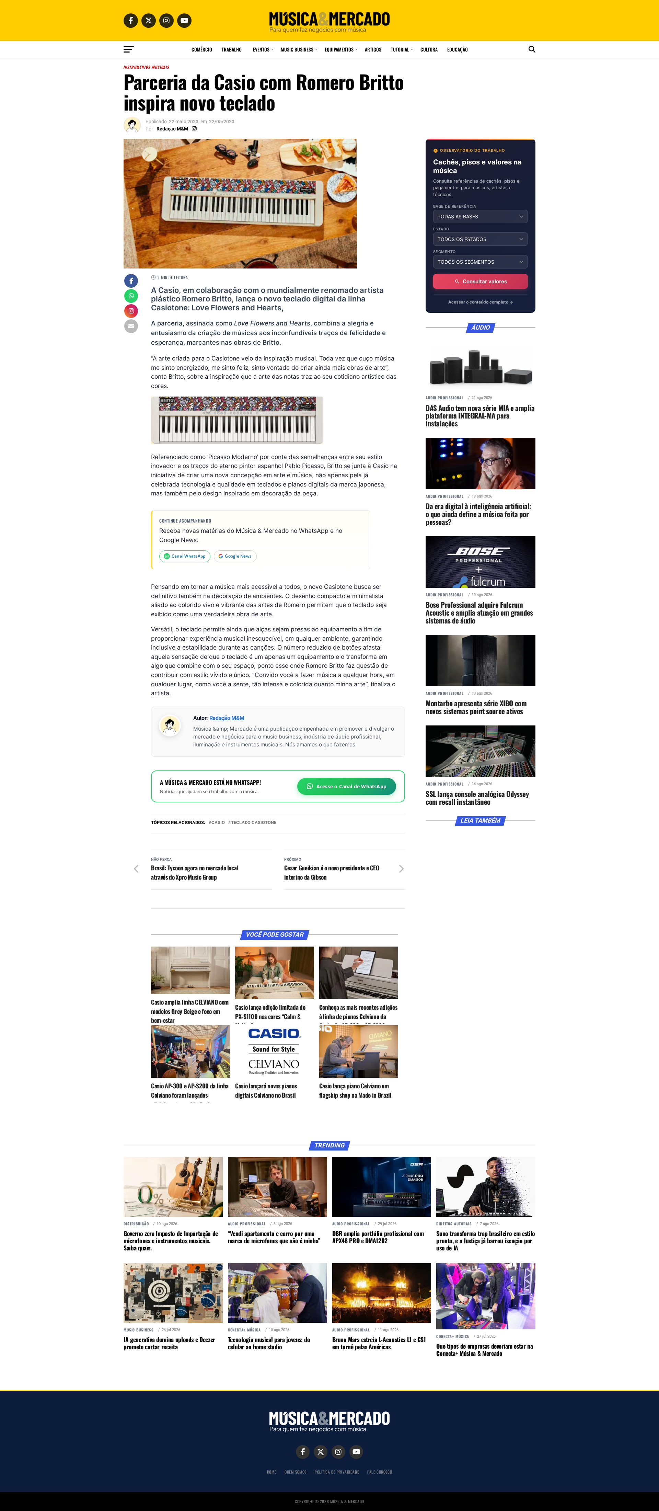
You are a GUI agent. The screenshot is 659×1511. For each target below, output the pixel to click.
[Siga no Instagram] (131, 311)
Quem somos (296, 1472)
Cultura (429, 49)
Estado (441, 229)
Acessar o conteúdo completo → (480, 302)
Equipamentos (339, 49)
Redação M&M (172, 128)
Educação (457, 49)
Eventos (261, 49)
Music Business (297, 49)
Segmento (444, 252)
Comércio (202, 49)
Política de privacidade (337, 1472)
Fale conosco (379, 1472)
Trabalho (232, 49)
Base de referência (454, 206)
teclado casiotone (253, 823)
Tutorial (400, 49)
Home (271, 1472)
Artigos (373, 49)
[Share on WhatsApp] (131, 296)
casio (218, 823)
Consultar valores (485, 281)
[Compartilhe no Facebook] (131, 281)
